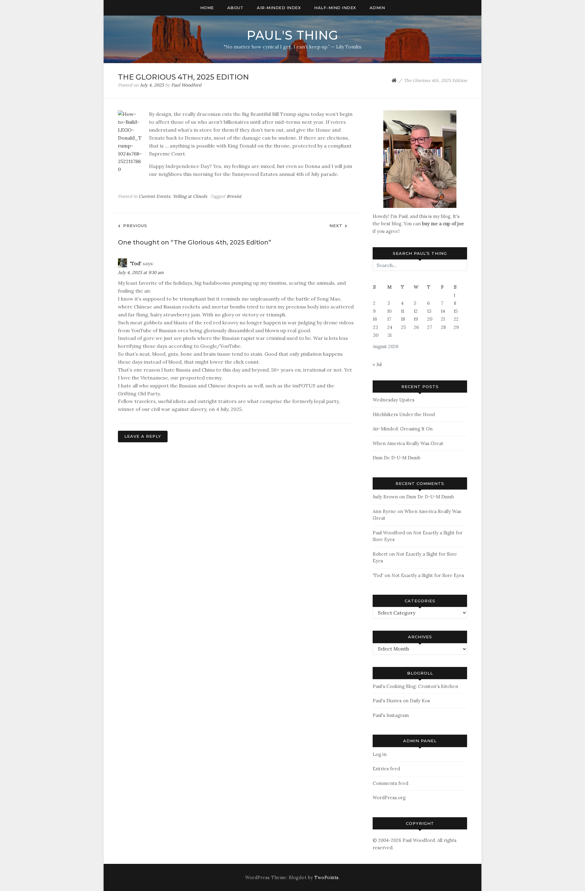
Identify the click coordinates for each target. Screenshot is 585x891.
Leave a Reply (142, 436)
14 (443, 311)
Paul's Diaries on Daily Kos (401, 701)
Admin (377, 7)
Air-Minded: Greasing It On (403, 429)
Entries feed (386, 769)
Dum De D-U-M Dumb (396, 458)
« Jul (377, 364)
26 (416, 327)
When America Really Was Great (408, 443)
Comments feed (390, 783)
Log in (380, 754)
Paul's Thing (292, 35)
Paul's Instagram (391, 715)
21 (443, 319)
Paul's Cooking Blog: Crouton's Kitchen (415, 686)
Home (207, 7)
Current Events (154, 196)
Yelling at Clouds (190, 196)
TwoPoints (326, 877)
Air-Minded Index (279, 7)
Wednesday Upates (393, 400)
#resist (234, 196)
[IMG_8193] (419, 159)
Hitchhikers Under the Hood (404, 414)
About (235, 7)
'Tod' (135, 263)
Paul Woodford (186, 85)
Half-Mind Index (335, 7)
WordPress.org (389, 797)
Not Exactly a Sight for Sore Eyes (428, 575)
